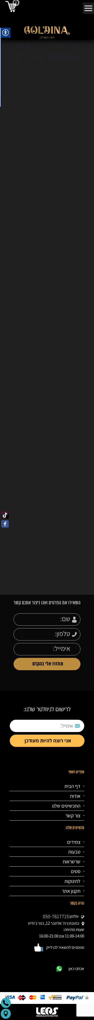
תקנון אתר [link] (71, 891)
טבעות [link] (74, 851)
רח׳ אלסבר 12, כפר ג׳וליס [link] (48, 923)
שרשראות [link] (71, 861)
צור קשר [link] (72, 815)
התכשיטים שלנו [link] (66, 805)
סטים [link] (75, 871)
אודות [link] (75, 796)
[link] (5, 515)
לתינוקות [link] (72, 881)
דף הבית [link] (72, 786)
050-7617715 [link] (56, 916)
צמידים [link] (73, 842)
